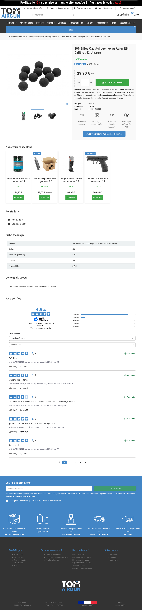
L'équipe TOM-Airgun (53, 554)
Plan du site (18, 563)
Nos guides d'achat (103, 8)
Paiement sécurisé (82, 8)
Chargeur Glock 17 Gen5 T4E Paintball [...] (71, 180)
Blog (15, 566)
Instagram (114, 560)
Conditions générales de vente (57, 557)
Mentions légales (52, 560)
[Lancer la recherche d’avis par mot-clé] (134, 344)
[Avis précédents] (59, 462)
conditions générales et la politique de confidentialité (40, 501)
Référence (78, 106)
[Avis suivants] (85, 462)
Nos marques (19, 557)
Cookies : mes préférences (82, 568)
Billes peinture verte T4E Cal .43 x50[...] (18, 180)
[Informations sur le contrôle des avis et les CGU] (54, 324)
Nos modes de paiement (81, 557)
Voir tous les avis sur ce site (41, 328)
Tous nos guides (78, 566)
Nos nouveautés (20, 560)
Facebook (113, 554)
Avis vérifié (131, 354)
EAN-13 (77, 109)
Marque (77, 103)
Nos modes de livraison (81, 560)
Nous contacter (78, 554)
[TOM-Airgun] (10, 13)
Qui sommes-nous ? (127, 8)
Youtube (113, 557)
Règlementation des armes (82, 563)
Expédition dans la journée (58, 8)
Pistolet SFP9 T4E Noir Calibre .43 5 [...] (97, 180)
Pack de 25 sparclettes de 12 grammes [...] (44, 180)
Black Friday (18, 554)
